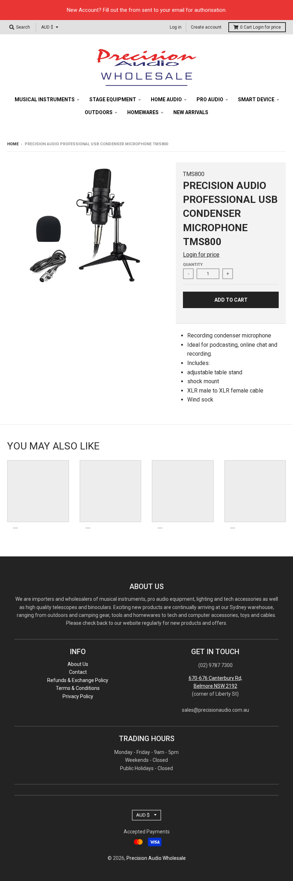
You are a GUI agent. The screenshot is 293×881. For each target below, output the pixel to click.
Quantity (193, 264)
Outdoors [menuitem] (99, 112)
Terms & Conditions (78, 688)
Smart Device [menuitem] (256, 99)
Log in (176, 27)
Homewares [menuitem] (143, 112)
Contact (78, 672)
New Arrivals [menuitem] (190, 112)
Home (13, 144)
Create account (206, 27)
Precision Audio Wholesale (156, 858)
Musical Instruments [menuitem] (45, 99)
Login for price (267, 27)
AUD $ (47, 27)
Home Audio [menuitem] (166, 99)
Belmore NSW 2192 (215, 686)
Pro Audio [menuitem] (210, 99)
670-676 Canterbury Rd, (215, 678)
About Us (78, 664)
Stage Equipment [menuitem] (112, 99)
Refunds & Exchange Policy (77, 680)
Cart (260, 27)
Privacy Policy (78, 696)
